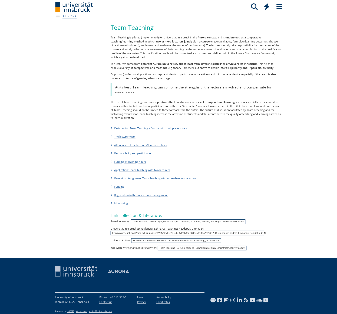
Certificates (163, 302)
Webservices (81, 311)
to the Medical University (100, 311)
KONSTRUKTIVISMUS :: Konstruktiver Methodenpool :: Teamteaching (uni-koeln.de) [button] (176, 240)
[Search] (254, 7)
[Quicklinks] (266, 7)
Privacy (141, 302)
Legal (140, 297)
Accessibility (163, 297)
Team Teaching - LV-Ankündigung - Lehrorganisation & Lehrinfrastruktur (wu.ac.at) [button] (202, 247)
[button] (196, 128)
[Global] (267, 7)
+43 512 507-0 (117, 297)
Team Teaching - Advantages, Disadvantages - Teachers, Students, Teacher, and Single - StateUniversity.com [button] (188, 221)
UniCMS (70, 311)
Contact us (105, 302)
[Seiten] (279, 7)
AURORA (69, 16)
